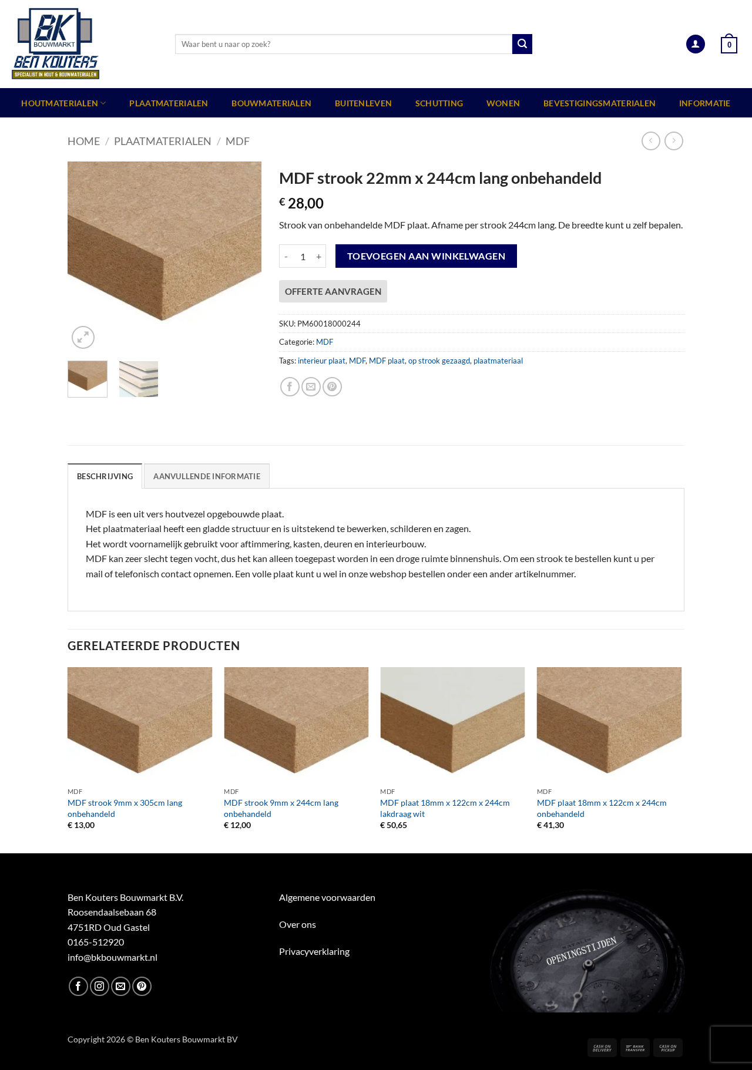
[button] (695, 44)
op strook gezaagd (439, 360)
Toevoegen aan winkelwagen (426, 256)
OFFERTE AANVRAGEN (333, 291)
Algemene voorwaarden (327, 897)
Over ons (297, 924)
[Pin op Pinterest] (332, 386)
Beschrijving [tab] (105, 476)
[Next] (242, 257)
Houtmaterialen (59, 103)
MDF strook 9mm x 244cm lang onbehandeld (281, 808)
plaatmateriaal (498, 360)
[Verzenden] (522, 44)
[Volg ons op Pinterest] (142, 986)
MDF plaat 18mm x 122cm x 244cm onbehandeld (602, 808)
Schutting (439, 103)
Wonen (503, 103)
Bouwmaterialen (271, 103)
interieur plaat (321, 360)
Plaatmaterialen (168, 103)
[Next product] (651, 141)
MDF (238, 140)
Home (84, 140)
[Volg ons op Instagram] (99, 986)
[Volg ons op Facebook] (78, 986)
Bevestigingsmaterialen (599, 103)
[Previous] (86, 257)
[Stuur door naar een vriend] (311, 386)
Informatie (705, 103)
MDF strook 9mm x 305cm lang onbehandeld (125, 808)
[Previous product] (673, 141)
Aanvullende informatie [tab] (206, 476)
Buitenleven (363, 103)
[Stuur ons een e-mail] (120, 986)
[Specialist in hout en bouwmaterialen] (83, 44)
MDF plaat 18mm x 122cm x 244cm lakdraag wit (445, 808)
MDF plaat (387, 360)
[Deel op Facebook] (290, 386)
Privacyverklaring (314, 951)
